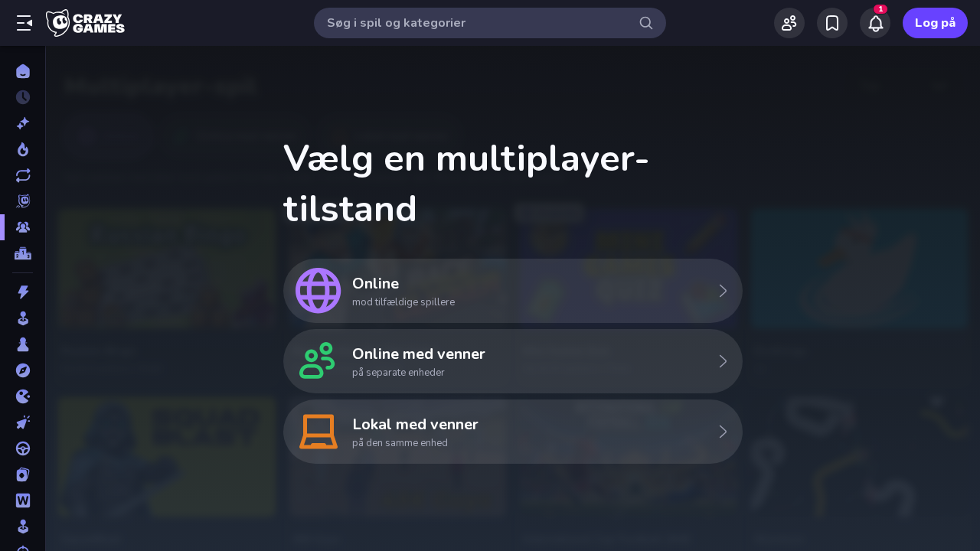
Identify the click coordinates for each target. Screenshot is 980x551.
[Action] (22, 292)
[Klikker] (22, 422)
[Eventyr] (22, 370)
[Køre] (22, 448)
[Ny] (22, 123)
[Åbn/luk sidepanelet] (24, 23)
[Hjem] (22, 71)
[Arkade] (22, 318)
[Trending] (22, 149)
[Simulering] (22, 527)
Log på (935, 23)
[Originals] (22, 201)
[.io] (22, 396)
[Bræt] (22, 344)
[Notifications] (875, 23)
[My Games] (832, 23)
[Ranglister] (22, 253)
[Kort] (22, 474)
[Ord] (22, 500)
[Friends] (789, 23)
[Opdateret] (22, 175)
